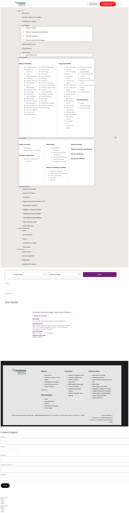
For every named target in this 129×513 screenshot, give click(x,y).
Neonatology (45, 69)
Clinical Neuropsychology (60, 157)
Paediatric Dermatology (48, 85)
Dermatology (30, 92)
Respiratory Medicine (47, 105)
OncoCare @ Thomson (78, 158)
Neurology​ (44, 74)
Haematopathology (31, 107)
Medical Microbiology (47, 67)
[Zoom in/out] (1, 497)
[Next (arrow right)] (3, 501)
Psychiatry (44, 101)
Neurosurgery (70, 105)
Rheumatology (45, 107)
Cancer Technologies (56, 175)
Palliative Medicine (46, 96)
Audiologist (56, 148)
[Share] (5, 497)
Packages (29, 148)
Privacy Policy (95, 417)
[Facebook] (100, 137)
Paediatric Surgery (85, 78)
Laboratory (53, 178)
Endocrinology (30, 98)
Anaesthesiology (31, 67)
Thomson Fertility (76, 144)
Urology (82, 89)
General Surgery (70, 94)
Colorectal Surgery (71, 85)
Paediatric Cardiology (47, 83)
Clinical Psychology (85, 108)
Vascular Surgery (84, 92)
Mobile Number (6, 465)
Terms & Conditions (106, 415)
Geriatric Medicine (31, 105)
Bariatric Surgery (70, 67)
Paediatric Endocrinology (48, 87)
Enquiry (4, 475)
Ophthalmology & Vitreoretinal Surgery (71, 117)
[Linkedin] (110, 137)
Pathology (44, 98)
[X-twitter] (108, 137)
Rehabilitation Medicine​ (47, 103)
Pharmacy (52, 180)
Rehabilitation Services (59, 161)
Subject (3, 455)
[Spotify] (106, 137)
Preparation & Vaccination (33, 150)
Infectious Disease (31, 110)
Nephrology (44, 72)
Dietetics (55, 150)
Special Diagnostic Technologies (59, 173)
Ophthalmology (70, 112)
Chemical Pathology (32, 80)
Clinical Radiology (31, 89)
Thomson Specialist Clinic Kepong (81, 149)
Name (3, 437)
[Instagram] (98, 137)
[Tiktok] (104, 137)
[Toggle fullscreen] (3, 497)
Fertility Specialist (71, 92)
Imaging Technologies (56, 171)
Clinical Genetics (30, 83)
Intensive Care (30, 112)
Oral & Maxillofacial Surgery (69, 125)
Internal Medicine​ (31, 114)
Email (3, 447)
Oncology (44, 78)
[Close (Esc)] (6, 497)
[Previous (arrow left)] (1, 501)
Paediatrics (44, 80)
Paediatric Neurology (47, 94)
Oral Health (69, 121)
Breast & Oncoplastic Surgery (69, 76)
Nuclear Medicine (46, 76)
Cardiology (29, 78)
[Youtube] (102, 137)
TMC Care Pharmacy (77, 154)
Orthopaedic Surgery (86, 67)
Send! (5, 485)
